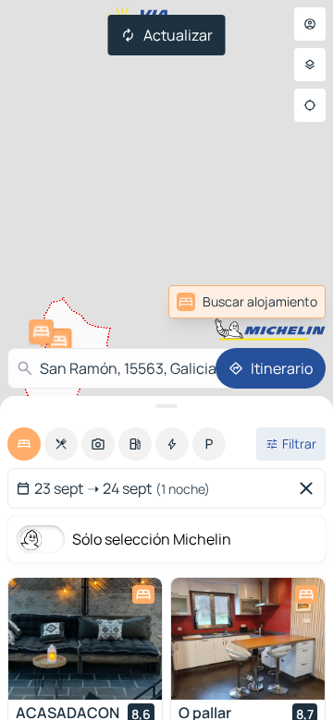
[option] (24, 444)
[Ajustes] (310, 64)
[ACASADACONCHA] (85, 639)
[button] (42, 331)
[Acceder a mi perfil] (310, 24)
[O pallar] (248, 639)
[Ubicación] (310, 105)
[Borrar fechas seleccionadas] (310, 488)
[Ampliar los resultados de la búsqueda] (166, 406)
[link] (281, 301)
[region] (85, 639)
